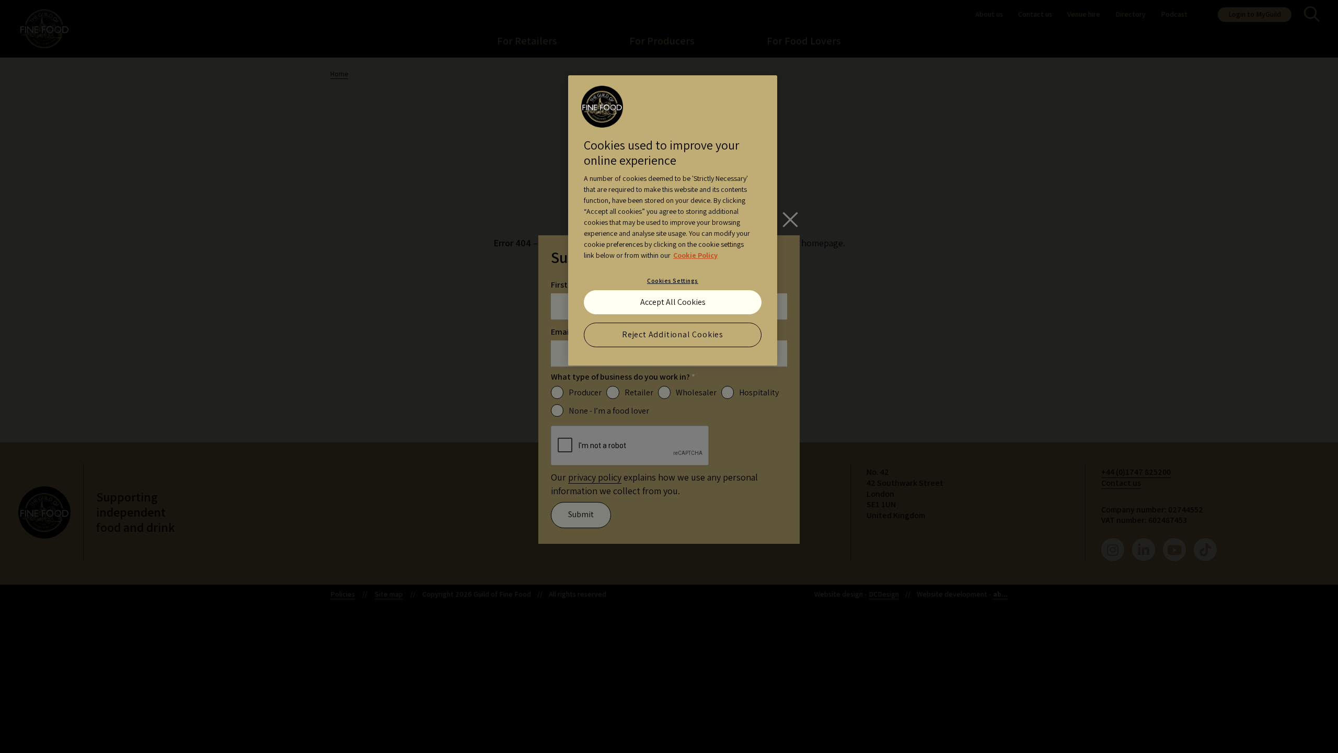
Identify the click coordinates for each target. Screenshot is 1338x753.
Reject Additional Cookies (672, 334)
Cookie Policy (695, 255)
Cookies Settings (672, 280)
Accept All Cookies (673, 301)
